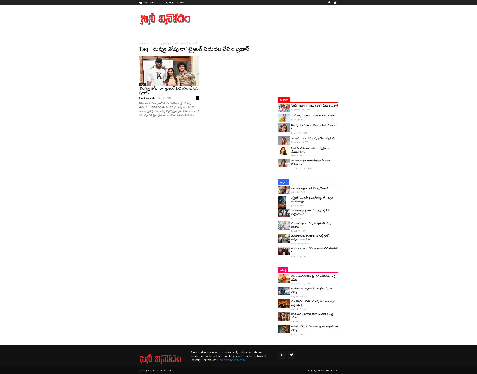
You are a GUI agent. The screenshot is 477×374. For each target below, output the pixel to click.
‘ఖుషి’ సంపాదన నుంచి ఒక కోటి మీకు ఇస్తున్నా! (314, 105)
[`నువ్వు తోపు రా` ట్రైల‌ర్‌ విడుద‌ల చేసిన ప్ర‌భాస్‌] (169, 71)
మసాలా (284, 99)
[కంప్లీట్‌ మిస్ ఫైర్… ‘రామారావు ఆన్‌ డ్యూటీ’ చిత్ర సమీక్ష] (284, 329)
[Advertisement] (270, 18)
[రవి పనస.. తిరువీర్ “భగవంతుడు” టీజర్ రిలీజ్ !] (284, 251)
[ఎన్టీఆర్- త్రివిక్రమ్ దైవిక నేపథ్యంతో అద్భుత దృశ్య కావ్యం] (284, 202)
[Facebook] (329, 2)
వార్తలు (142, 84)
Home (142, 43)
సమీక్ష (283, 270)
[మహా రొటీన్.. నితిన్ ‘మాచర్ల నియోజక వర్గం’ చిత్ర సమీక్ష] (284, 303)
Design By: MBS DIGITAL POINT (322, 370)
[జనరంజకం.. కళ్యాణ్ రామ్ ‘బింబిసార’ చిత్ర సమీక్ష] (284, 316)
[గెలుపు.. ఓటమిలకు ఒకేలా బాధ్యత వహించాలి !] (284, 127)
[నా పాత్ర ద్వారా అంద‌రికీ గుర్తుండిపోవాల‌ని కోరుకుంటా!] (284, 163)
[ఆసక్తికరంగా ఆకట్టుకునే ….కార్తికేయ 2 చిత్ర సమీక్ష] (284, 291)
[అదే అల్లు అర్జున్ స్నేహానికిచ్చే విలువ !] (284, 190)
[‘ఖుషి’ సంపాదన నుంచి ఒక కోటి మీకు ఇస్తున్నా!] (284, 108)
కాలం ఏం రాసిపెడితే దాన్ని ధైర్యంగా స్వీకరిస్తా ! (313, 138)
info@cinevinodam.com (231, 360)
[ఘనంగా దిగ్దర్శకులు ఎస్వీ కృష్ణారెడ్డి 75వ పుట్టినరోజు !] (284, 213)
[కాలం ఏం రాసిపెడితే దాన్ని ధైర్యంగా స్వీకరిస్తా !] (284, 140)
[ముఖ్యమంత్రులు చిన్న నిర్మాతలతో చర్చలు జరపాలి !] (284, 225)
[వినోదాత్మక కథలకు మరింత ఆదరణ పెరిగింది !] (284, 118)
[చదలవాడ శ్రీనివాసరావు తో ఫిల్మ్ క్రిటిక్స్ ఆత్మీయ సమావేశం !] (284, 238)
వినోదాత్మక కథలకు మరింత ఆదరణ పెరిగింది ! (313, 115)
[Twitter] (335, 2)
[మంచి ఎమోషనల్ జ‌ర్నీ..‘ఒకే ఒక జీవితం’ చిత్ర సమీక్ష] (284, 278)
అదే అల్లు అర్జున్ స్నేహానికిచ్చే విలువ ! (309, 187)
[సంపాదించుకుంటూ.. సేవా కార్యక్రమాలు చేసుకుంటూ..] (284, 150)
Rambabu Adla (147, 97)
